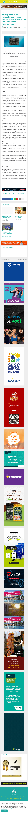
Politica (22, 193)
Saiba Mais (10, 808)
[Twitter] (12, 199)
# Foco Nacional (8, 193)
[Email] (20, 199)
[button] (1, 2)
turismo (3, 194)
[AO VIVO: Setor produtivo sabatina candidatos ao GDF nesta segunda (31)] (7, 210)
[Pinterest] (17, 199)
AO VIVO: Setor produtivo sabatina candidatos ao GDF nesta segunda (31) (6, 217)
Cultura (13, 193)
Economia (18, 193)
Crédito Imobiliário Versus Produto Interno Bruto (19, 216)
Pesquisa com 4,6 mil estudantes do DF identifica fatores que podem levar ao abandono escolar (7, 233)
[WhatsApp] (15, 199)
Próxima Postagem (22, 259)
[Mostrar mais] (22, 199)
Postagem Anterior (5, 259)
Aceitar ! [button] (4, 810)
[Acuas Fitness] (14, 783)
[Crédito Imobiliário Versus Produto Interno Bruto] (20, 210)
